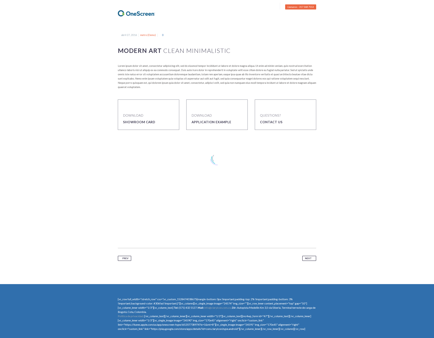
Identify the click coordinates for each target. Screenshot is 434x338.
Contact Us (271, 122)
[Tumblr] (139, 237)
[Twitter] (266, 7)
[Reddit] (152, 237)
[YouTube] (271, 7)
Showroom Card (139, 122)
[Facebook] (261, 7)
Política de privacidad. (131, 316)
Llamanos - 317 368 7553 (301, 6)
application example (211, 122)
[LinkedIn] (146, 237)
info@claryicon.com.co (217, 307)
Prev (125, 258)
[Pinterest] (133, 237)
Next (308, 258)
